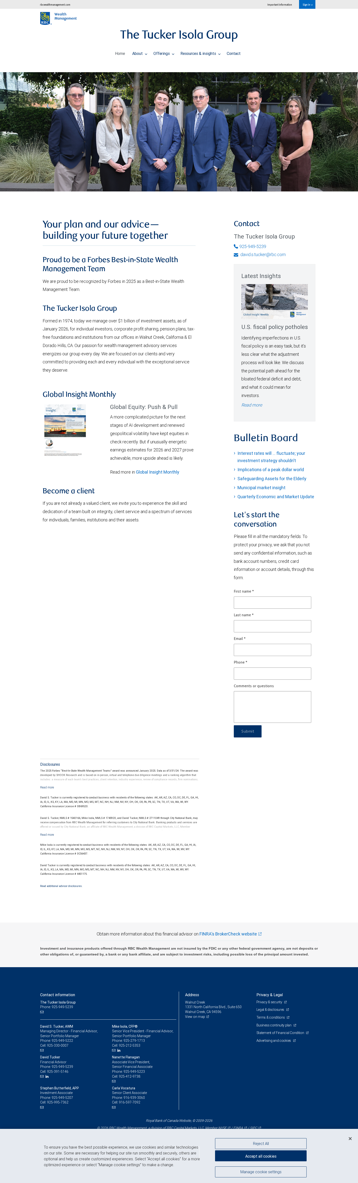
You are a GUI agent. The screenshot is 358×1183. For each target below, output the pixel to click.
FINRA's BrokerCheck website (228, 934)
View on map (195, 1016)
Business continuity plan (274, 1025)
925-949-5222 (62, 1040)
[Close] (350, 1138)
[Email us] (42, 1012)
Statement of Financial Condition (280, 1033)
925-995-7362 (57, 1102)
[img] (179, 128)
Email (240, 639)
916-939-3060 (134, 1097)
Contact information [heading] (57, 994)
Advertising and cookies (274, 1040)
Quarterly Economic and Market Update (275, 496)
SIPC (253, 1128)
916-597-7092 (129, 1102)
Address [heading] (192, 994)
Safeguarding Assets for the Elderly (271, 478)
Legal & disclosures (270, 1009)
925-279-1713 (134, 1040)
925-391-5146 (57, 1071)
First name (244, 592)
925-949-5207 (62, 1097)
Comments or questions (254, 686)
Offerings (162, 53)
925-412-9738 (129, 1076)
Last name (244, 615)
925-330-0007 (57, 1045)
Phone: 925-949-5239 (56, 1007)
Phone (240, 663)
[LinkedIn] (119, 1050)
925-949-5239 (252, 246)
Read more (251, 405)
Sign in (307, 4)
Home (120, 53)
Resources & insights (198, 53)
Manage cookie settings (261, 1171)
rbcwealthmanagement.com (55, 4)
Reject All (261, 1143)
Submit (247, 731)
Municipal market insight (261, 487)
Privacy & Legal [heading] (269, 994)
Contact (234, 53)
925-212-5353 (129, 1045)
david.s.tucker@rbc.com (262, 254)
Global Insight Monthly (157, 472)
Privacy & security (269, 1002)
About (138, 53)
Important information (279, 4)
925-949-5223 (134, 1071)
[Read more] (47, 787)
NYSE (222, 1128)
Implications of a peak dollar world (270, 469)
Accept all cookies (260, 1156)
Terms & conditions (271, 1017)
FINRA (238, 1128)
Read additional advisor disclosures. (61, 886)
